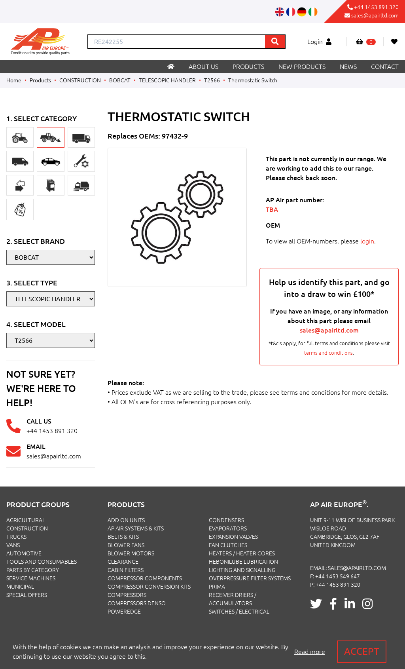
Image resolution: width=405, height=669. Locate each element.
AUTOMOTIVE (24, 553)
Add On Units (126, 520)
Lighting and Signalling (242, 570)
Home (13, 80)
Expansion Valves (233, 537)
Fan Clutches (228, 545)
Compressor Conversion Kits (149, 586)
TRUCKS (16, 537)
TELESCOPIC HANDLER (167, 80)
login (367, 241)
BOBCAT (120, 80)
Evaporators (228, 528)
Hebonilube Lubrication (243, 562)
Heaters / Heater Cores (242, 553)
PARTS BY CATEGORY (32, 570)
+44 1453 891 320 (376, 7)
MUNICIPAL (20, 586)
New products (302, 66)
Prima (217, 586)
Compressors (127, 595)
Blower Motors (131, 553)
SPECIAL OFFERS (26, 595)
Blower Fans (126, 545)
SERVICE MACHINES (30, 578)
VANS (13, 545)
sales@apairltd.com (375, 15)
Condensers (226, 520)
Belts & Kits (123, 537)
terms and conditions (328, 352)
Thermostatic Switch (252, 80)
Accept (361, 651)
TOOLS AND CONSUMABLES (41, 562)
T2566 (212, 80)
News (348, 66)
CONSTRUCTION (80, 80)
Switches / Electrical (239, 611)
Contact (385, 66)
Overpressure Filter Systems (250, 578)
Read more (309, 651)
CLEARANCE (123, 562)
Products (248, 66)
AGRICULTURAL (25, 520)
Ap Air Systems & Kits (136, 528)
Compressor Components (145, 578)
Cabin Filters (126, 570)
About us (203, 66)
